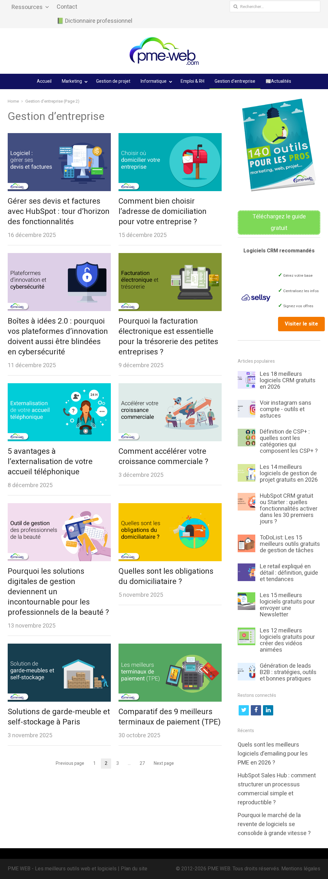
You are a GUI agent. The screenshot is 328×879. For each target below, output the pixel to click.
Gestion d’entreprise (235, 81)
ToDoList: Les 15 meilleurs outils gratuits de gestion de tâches (290, 544)
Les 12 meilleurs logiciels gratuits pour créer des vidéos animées (287, 640)
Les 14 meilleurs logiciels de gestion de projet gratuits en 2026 (289, 473)
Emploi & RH (192, 81)
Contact (67, 7)
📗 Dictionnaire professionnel (94, 21)
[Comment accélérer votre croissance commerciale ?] (170, 388)
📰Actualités (278, 81)
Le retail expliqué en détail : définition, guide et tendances (289, 573)
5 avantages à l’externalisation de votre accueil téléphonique (50, 462)
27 (144, 764)
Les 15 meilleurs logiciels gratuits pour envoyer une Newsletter (287, 605)
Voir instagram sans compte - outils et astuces (285, 409)
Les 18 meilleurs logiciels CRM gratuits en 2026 (288, 380)
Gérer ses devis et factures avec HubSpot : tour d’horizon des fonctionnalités (59, 211)
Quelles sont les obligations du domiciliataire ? (166, 576)
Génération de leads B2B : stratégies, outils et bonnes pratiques (288, 672)
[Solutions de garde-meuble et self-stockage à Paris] (59, 648)
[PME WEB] (164, 51)
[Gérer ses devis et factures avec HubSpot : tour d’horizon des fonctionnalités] (59, 137)
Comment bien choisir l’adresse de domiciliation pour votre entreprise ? (163, 211)
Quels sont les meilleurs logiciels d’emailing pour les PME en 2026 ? (273, 753)
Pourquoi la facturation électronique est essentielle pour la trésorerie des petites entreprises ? (168, 337)
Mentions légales (300, 869)
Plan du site (134, 869)
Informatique (154, 81)
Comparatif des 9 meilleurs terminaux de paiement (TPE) (170, 717)
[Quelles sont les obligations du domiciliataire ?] (170, 507)
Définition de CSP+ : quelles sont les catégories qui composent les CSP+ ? (289, 441)
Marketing (72, 81)
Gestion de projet (113, 81)
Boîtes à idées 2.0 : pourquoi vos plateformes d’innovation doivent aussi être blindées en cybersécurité (58, 337)
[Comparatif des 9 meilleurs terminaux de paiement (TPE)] (170, 648)
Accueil (44, 81)
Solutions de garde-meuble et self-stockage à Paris (59, 717)
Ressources (27, 7)
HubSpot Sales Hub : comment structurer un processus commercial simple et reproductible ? (277, 789)
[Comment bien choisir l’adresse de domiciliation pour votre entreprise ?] (170, 137)
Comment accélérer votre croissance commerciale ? (163, 456)
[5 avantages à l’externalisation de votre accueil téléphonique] (59, 388)
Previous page (70, 763)
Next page (164, 763)
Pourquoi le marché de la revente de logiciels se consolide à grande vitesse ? (274, 824)
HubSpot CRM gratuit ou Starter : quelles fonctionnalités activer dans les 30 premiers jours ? (288, 509)
